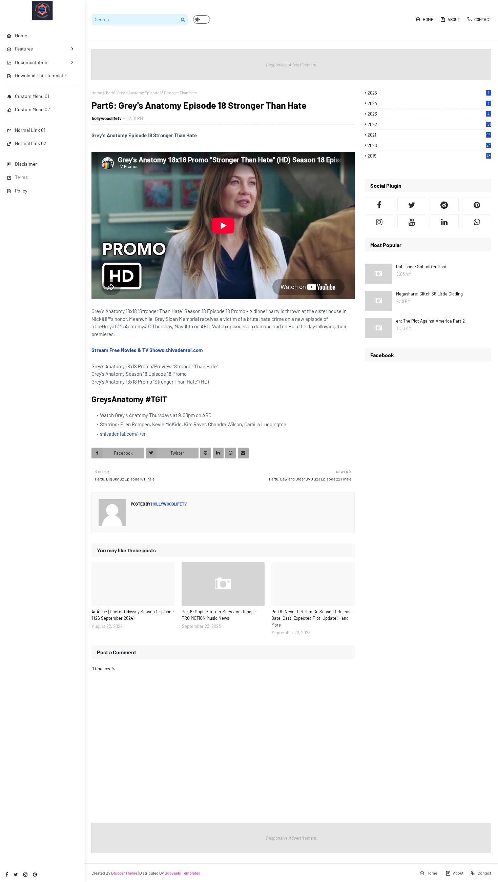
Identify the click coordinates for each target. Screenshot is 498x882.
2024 (428, 103)
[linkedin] (444, 221)
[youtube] (412, 221)
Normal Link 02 (30, 143)
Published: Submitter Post (421, 266)
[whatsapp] (476, 221)
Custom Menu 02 (32, 109)
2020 (429, 145)
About (454, 19)
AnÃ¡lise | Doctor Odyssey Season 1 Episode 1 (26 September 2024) (132, 615)
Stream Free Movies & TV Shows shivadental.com (147, 350)
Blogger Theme (124, 872)
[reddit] (444, 204)
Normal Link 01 (30, 130)
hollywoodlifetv (107, 118)
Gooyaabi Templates (182, 872)
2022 (429, 124)
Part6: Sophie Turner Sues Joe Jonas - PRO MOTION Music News (219, 615)
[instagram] (25, 874)
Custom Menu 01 (32, 96)
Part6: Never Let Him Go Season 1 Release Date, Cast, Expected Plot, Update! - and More (312, 618)
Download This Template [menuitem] (40, 75)
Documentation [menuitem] (31, 62)
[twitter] (16, 874)
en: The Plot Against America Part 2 (430, 321)
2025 (428, 93)
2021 (429, 135)
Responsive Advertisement (291, 64)
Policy (21, 190)
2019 (429, 156)
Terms (21, 177)
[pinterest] (35, 874)
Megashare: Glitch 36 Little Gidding (429, 293)
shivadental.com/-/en (123, 434)
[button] (201, 19)
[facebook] (6, 874)
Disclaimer (26, 164)
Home (428, 19)
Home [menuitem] (21, 35)
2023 (429, 114)
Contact (482, 19)
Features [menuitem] (24, 49)
